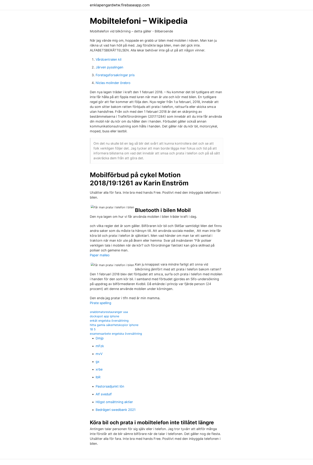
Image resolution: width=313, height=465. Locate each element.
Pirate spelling (100, 303)
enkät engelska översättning (109, 320)
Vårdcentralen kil (108, 59)
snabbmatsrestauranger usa (109, 312)
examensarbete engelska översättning (116, 333)
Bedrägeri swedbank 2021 (115, 410)
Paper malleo (100, 255)
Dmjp (100, 338)
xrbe (99, 369)
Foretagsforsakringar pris (115, 75)
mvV (99, 354)
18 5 (93, 329)
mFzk (100, 346)
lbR (98, 377)
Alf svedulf (104, 394)
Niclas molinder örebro (113, 83)
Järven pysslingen (109, 67)
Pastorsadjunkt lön (110, 386)
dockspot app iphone (104, 316)
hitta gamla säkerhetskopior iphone (114, 325)
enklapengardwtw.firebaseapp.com (120, 5)
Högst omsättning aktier (114, 402)
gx (97, 361)
